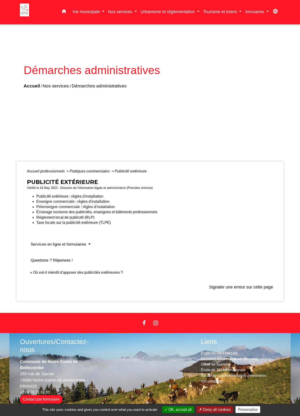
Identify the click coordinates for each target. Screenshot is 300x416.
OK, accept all (180, 410)
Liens (209, 341)
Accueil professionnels (46, 171)
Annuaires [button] (255, 11)
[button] (64, 12)
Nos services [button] (120, 11)
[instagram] (156, 323)
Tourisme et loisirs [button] (220, 11)
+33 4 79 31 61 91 (35, 392)
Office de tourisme (216, 364)
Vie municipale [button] (86, 11)
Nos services (56, 85)
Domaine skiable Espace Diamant (229, 359)
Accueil (32, 85)
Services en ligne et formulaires (59, 244)
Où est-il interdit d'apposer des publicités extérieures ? (78, 272)
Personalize (248, 410)
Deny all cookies (216, 410)
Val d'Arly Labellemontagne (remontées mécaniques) (233, 378)
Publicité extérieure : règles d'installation (69, 196)
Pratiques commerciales (90, 171)
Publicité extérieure (131, 171)
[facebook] (144, 323)
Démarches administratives (99, 85)
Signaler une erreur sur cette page (241, 287)
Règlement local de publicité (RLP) (65, 217)
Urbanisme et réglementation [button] (168, 11)
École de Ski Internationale (223, 370)
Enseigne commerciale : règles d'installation (72, 201)
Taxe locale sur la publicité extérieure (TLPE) (73, 223)
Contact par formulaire (41, 399)
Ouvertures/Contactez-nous (54, 346)
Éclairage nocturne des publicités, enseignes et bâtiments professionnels (96, 212)
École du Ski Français (219, 353)
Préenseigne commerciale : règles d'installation (75, 207)
